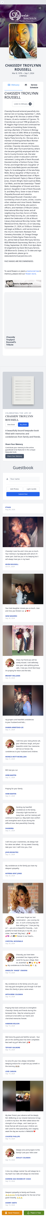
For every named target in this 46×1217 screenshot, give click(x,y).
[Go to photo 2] (22, 545)
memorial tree (33, 271)
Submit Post (23, 494)
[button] (23, 532)
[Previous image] (5, 532)
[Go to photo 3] (23, 545)
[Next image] (41, 532)
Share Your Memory (14, 456)
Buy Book (23, 424)
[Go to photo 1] (21, 545)
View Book (11, 424)
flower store (31, 274)
